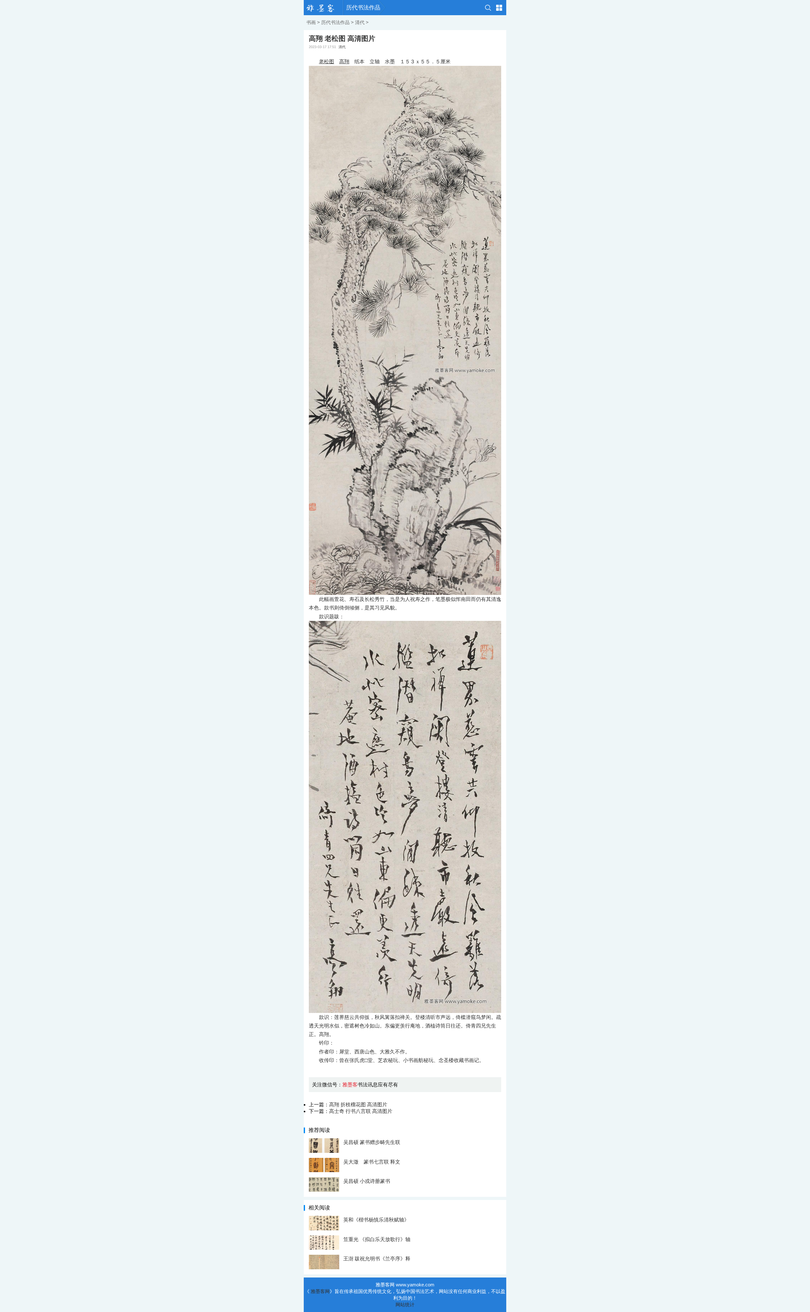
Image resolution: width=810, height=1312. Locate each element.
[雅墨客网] (323, 7)
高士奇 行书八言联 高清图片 (360, 1111)
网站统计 (405, 1304)
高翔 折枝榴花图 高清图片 (358, 1104)
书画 (311, 22)
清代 (359, 22)
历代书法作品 (363, 7)
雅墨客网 (320, 1291)
